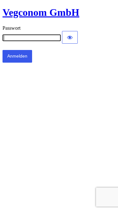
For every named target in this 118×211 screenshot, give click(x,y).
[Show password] (70, 37)
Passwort (11, 28)
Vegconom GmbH (41, 12)
